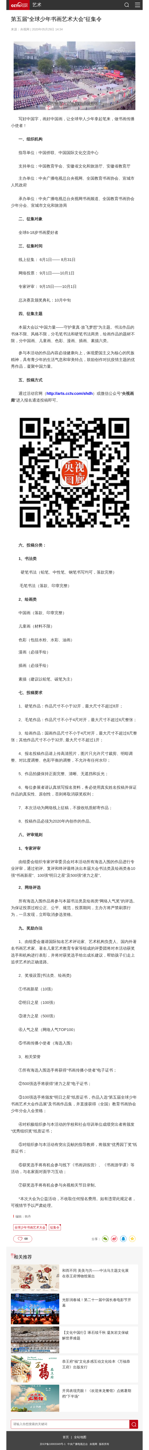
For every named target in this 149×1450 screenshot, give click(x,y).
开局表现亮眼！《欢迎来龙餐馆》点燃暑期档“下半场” (96, 1393)
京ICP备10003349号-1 (53, 1444)
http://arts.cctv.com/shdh (70, 393)
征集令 (54, 1227)
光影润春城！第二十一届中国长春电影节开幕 (96, 1302)
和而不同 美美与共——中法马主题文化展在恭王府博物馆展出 (95, 1273)
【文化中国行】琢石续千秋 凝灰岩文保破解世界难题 (95, 1335)
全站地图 (80, 1437)
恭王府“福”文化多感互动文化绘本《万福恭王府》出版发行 (96, 1364)
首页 (66, 1437)
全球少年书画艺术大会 (30, 1227)
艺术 (36, 4)
